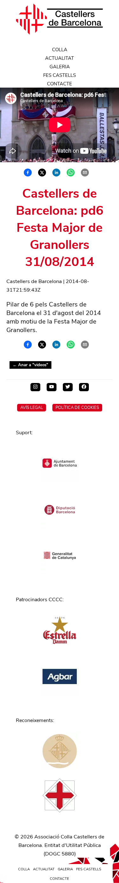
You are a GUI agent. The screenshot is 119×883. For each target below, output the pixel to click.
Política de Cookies (77, 408)
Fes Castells (59, 75)
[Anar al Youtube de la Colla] (51, 387)
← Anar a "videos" (30, 365)
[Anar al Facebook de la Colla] (84, 387)
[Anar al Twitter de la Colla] (68, 387)
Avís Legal (31, 408)
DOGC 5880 (59, 853)
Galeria (60, 67)
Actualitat (59, 58)
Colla (59, 49)
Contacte (59, 84)
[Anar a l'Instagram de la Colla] (35, 387)
